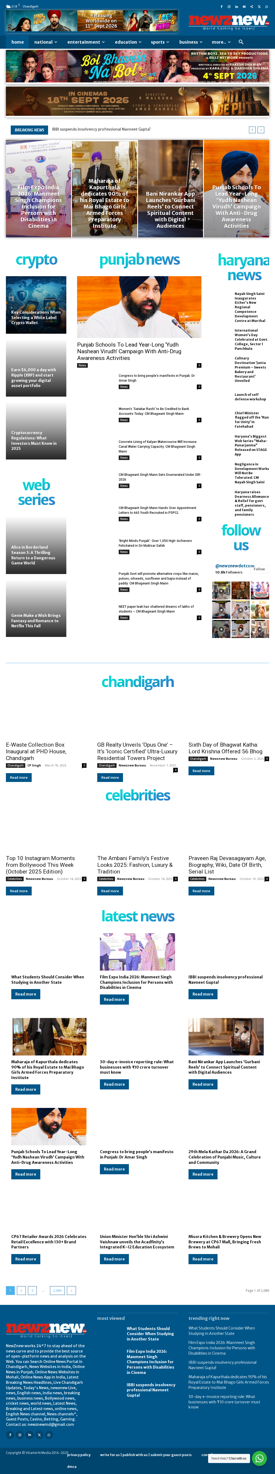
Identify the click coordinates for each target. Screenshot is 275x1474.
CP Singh (34, 765)
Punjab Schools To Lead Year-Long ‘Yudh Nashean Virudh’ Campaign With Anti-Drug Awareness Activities (129, 351)
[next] (261, 130)
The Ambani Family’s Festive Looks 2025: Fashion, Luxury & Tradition (135, 865)
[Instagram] (229, 6)
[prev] (252, 130)
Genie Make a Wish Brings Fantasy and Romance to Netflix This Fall (36, 620)
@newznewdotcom (234, 565)
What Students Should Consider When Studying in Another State (150, 1334)
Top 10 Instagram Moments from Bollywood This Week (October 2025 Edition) (40, 865)
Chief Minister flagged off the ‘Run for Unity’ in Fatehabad (252, 419)
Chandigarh (16, 765)
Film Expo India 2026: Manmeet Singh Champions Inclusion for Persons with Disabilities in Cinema (136, 982)
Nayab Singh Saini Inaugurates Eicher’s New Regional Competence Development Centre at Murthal (250, 307)
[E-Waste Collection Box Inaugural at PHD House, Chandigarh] (46, 718)
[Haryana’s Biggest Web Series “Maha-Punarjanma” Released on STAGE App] (220, 442)
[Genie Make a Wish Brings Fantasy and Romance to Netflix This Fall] (36, 608)
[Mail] (244, 6)
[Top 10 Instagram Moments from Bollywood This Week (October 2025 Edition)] (46, 831)
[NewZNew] (229, 23)
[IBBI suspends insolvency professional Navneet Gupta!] (226, 952)
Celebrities (15, 879)
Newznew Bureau (132, 765)
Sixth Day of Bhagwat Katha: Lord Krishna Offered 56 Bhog (225, 748)
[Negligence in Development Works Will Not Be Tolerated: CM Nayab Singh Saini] (220, 470)
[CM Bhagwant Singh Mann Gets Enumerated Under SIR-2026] (95, 485)
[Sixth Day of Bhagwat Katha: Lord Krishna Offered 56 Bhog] (229, 718)
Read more (19, 778)
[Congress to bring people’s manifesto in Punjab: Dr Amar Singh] (95, 386)
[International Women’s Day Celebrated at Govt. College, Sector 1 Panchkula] (220, 336)
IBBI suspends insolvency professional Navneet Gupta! (151, 1390)
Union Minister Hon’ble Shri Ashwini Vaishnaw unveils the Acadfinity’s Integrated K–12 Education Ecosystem (137, 1241)
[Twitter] (259, 6)
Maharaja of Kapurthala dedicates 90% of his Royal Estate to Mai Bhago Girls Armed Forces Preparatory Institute (47, 1069)
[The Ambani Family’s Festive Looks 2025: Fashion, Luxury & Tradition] (137, 831)
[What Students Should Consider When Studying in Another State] (48, 952)
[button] (241, 42)
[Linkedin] (236, 6)
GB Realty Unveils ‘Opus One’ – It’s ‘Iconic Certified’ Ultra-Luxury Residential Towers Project (137, 751)
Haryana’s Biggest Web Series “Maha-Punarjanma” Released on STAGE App (251, 445)
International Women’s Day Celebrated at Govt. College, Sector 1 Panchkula (251, 339)
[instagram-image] (221, 591)
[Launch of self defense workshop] (220, 397)
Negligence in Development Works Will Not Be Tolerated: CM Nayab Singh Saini (252, 473)
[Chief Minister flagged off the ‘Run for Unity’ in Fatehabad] (220, 419)
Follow (259, 569)
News (82, 365)
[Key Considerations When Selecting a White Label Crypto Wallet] (36, 305)
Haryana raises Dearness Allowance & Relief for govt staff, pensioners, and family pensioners (252, 503)
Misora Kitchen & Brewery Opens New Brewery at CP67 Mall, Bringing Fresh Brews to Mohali (225, 1241)
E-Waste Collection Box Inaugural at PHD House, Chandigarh (36, 751)
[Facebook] (221, 6)
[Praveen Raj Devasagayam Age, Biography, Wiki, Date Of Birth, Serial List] (229, 831)
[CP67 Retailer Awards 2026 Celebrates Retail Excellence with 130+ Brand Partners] (48, 1211)
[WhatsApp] (266, 6)
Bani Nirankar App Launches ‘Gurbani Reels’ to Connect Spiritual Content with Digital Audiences (224, 1067)
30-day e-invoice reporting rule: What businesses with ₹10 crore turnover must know (137, 1067)
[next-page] (71, 1290)
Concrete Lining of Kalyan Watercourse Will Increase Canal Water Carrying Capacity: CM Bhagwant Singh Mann (158, 446)
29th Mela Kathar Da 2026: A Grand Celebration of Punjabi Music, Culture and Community (225, 1157)
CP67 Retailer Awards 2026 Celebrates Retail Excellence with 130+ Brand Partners (48, 1241)
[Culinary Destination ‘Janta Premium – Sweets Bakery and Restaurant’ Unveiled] (220, 364)
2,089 (57, 1290)
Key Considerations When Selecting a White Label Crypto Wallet (36, 317)
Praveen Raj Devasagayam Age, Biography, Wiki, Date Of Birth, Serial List (227, 865)
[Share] (251, 6)
